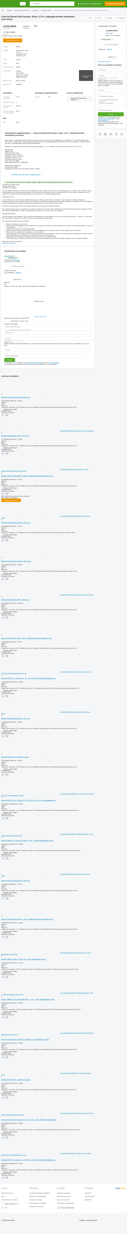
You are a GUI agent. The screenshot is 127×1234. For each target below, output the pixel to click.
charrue (18, 59)
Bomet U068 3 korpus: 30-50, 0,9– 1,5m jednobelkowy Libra (23, 959)
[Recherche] (31, 3)
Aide (2, 1196)
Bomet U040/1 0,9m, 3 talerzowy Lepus (15, 1080)
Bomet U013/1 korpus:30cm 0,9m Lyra (15, 397)
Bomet (18, 46)
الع (2, 1207)
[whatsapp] (5, 276)
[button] (84, 18)
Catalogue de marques (36, 1206)
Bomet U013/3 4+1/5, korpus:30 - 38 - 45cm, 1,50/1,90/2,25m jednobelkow (28, 1120)
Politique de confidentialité (37, 1196)
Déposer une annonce (11, 500)
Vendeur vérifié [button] (12, 258)
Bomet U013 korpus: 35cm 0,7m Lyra (15, 436)
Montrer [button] (18, 273)
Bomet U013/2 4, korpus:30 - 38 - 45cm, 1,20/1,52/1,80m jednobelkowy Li (28, 1160)
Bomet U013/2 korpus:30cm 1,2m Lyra (15, 718)
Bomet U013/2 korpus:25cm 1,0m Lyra (15, 523)
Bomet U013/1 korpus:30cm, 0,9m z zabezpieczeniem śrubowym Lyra (27, 476)
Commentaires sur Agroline (37, 1203)
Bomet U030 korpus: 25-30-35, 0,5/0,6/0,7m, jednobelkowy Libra (25, 1040)
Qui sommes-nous (7, 1193)
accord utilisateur (54, 362)
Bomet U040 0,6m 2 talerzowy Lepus (15, 757)
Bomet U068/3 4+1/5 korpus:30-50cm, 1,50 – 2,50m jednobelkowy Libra (27, 999)
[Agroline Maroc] (9, 3)
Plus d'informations (104, 61)
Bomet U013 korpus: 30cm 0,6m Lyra (15, 600)
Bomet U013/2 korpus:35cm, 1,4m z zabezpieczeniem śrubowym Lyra (27, 919)
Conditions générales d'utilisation (39, 1193)
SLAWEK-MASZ (9, 256)
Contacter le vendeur (12, 40)
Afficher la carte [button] (39, 301)
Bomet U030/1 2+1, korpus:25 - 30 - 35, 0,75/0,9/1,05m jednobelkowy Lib (28, 678)
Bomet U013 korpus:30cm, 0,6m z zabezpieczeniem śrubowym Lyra (26, 638)
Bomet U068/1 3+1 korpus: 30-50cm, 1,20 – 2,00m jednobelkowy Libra (27, 841)
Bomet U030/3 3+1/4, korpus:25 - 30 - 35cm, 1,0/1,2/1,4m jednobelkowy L (28, 800)
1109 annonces (15, 260)
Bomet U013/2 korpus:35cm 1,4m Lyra (15, 881)
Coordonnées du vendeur (9, 1200)
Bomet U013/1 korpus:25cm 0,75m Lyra (16, 561)
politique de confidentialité (35, 362)
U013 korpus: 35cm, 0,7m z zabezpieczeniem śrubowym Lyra (22, 53)
